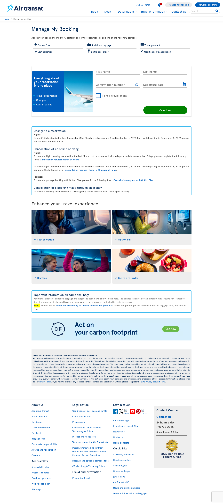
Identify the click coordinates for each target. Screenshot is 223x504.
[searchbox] (204, 11)
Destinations (125, 11)
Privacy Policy (45, 381)
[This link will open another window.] (136, 85)
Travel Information (41, 427)
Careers (36, 455)
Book (94, 11)
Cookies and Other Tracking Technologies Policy (86, 429)
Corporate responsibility (44, 444)
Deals (107, 11)
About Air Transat (40, 410)
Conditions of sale (81, 416)
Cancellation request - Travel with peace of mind (90, 169)
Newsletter (119, 431)
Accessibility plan (40, 467)
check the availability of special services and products (84, 305)
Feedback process (41, 478)
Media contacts (121, 442)
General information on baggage (130, 493)
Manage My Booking (178, 4)
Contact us (178, 11)
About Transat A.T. (41, 416)
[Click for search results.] (217, 11)
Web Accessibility (41, 483)
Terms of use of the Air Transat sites (90, 442)
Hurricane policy (122, 460)
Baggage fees (38, 438)
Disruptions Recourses (84, 436)
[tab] (71, 227)
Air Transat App (121, 420)
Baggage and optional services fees (90, 460)
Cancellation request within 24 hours (59, 159)
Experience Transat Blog (125, 426)
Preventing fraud (81, 477)
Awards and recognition (44, 449)
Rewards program (208, 4)
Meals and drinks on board (126, 487)
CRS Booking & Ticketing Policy (88, 466)
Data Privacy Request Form (153, 381)
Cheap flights (120, 465)
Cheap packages (121, 471)
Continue (165, 110)
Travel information (152, 11)
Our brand (37, 421)
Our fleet (36, 433)
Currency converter (123, 454)
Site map (36, 489)
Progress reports (40, 472)
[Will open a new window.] (115, 412)
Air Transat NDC (121, 482)
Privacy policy (79, 421)
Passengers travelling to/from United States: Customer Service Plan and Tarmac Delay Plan (89, 451)
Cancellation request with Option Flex (133, 180)
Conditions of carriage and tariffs (89, 410)
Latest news (119, 476)
